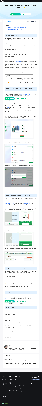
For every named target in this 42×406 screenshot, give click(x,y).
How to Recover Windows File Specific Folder (29, 358)
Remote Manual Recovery (11, 383)
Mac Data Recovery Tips (5, 379)
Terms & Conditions (16, 387)
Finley (32, 21)
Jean (10, 345)
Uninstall (16, 377)
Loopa (15, 395)
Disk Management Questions (11, 391)
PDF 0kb (8, 107)
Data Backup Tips (4, 388)
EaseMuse (16, 393)
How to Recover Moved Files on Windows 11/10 (11, 363)
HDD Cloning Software (5, 394)
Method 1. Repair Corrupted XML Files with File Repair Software (16, 27)
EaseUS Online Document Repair (10, 203)
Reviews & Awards (21, 385)
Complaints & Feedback (22, 397)
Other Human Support (10, 385)
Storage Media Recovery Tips (5, 381)
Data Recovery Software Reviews (5, 387)
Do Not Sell (16, 382)
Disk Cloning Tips (4, 391)
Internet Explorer (18, 61)
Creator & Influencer (21, 391)
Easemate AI (16, 392)
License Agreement (16, 384)
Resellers (20, 388)
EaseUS (17, 79)
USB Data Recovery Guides (4, 384)
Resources (4, 376)
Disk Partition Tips (4, 390)
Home (5, 21)
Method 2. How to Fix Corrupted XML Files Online (14, 29)
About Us (20, 382)
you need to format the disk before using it (22, 39)
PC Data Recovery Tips (5, 377)
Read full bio (11, 351)
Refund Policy (16, 379)
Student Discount (21, 394)
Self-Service (10, 377)
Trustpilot (32, 382)
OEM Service (20, 393)
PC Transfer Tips (4, 396)
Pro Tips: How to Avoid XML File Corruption (13, 31)
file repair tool (22, 48)
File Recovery (9, 21)
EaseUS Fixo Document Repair (7, 79)
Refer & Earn (20, 396)
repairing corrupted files (27, 203)
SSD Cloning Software (5, 393)
